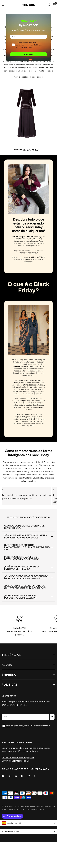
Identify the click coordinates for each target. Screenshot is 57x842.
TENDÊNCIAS (11, 654)
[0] (53, 5)
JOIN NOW (28, 54)
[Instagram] (11, 776)
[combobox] (28, 823)
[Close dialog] (47, 17)
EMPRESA (9, 674)
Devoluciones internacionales (16, 760)
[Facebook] (5, 776)
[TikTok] (31, 776)
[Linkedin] (37, 776)
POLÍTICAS (10, 684)
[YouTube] (18, 776)
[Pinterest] (24, 776)
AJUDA (7, 664)
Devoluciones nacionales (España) (18, 757)
